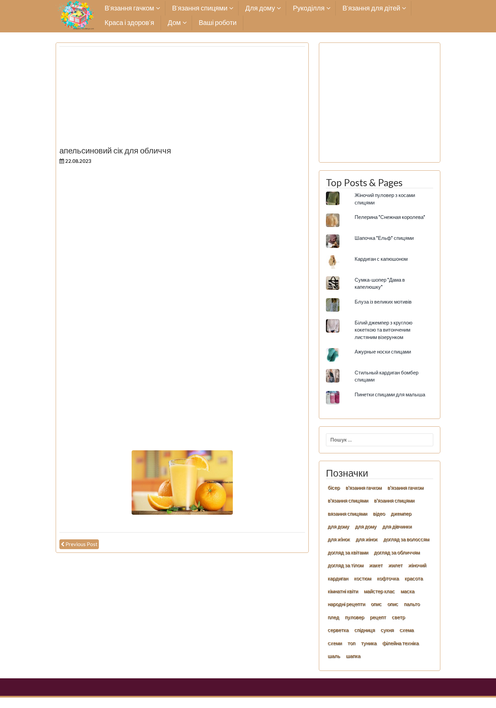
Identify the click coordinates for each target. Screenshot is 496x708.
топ (351, 643)
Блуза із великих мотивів (383, 302)
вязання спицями (347, 513)
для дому (338, 526)
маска (407, 591)
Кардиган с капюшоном (381, 259)
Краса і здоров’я (129, 23)
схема (406, 630)
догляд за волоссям (406, 539)
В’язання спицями (199, 8)
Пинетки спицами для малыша (390, 394)
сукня (387, 630)
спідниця (364, 630)
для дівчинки (397, 526)
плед (333, 617)
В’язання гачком (129, 8)
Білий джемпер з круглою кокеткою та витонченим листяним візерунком (383, 329)
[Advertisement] (182, 99)
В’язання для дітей (371, 8)
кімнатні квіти (343, 591)
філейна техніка (400, 643)
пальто (412, 604)
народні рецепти (346, 604)
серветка (338, 630)
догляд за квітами (348, 552)
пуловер (354, 617)
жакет (376, 565)
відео (379, 513)
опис (376, 604)
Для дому (260, 8)
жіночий (417, 565)
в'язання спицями (348, 500)
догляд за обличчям (397, 552)
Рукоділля (309, 8)
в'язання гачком (364, 487)
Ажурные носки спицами (383, 351)
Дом (174, 23)
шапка (353, 656)
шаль (334, 656)
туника (369, 643)
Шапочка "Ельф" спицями (384, 238)
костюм (362, 578)
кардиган (338, 578)
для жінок (367, 539)
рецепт (378, 617)
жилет (395, 565)
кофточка (388, 578)
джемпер (401, 513)
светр (398, 617)
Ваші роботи (218, 23)
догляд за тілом (345, 565)
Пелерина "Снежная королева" (390, 217)
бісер (334, 487)
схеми (335, 643)
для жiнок (339, 539)
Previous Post (81, 544)
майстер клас (379, 591)
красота (414, 578)
